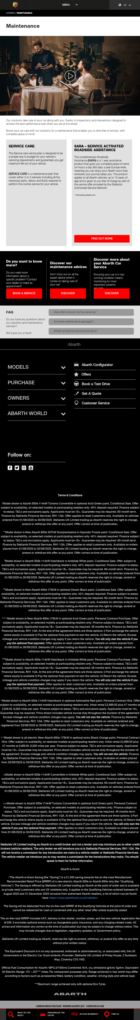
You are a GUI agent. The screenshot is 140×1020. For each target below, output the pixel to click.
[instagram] (23, 467)
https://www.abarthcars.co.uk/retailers (73, 898)
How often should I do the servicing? (75, 312)
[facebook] (9, 467)
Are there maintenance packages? (74, 321)
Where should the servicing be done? (75, 331)
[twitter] (16, 467)
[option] (70, 76)
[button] (37, 367)
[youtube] (30, 467)
